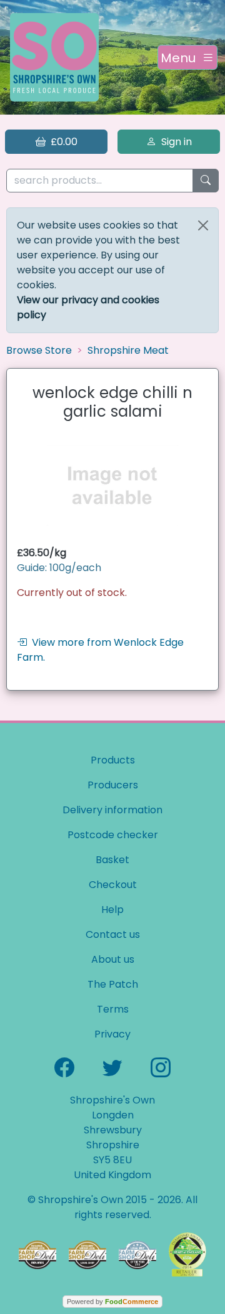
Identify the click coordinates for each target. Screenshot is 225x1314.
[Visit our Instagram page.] (161, 1066)
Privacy (112, 1034)
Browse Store (39, 350)
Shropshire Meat (128, 350)
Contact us (113, 934)
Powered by (112, 1301)
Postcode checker (113, 835)
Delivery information (112, 810)
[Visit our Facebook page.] (64, 1066)
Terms (113, 1009)
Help (112, 909)
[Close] (203, 225)
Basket (112, 860)
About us (112, 959)
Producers (113, 785)
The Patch (113, 984)
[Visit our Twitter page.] (112, 1066)
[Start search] (205, 181)
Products (113, 760)
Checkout (113, 884)
